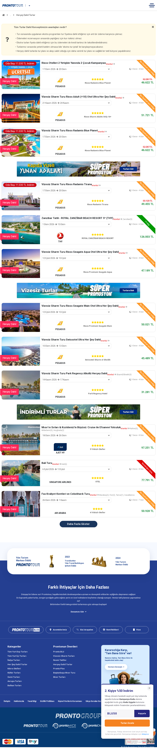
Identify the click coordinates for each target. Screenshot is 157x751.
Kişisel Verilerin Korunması (70, 701)
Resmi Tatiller (60, 660)
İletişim (7, 701)
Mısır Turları (59, 677)
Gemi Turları (14, 677)
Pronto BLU (58, 652)
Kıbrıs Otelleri (14, 668)
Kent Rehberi (112, 630)
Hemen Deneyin (115, 667)
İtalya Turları (14, 660)
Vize (138, 630)
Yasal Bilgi (32, 701)
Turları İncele (127, 723)
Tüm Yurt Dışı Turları (18, 652)
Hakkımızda (19, 701)
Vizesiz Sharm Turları (64, 656)
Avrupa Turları (15, 681)
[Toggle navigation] (153, 5)
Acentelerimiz (60, 630)
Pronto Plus (59, 668)
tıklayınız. (145, 734)
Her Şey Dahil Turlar (17, 664)
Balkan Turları (14, 685)
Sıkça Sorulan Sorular (95, 701)
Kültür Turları (14, 673)
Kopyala (142, 713)
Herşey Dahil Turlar (62, 664)
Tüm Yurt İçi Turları (17, 656)
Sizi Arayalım (86, 630)
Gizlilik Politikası (47, 701)
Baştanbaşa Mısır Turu (64, 673)
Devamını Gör (77, 612)
